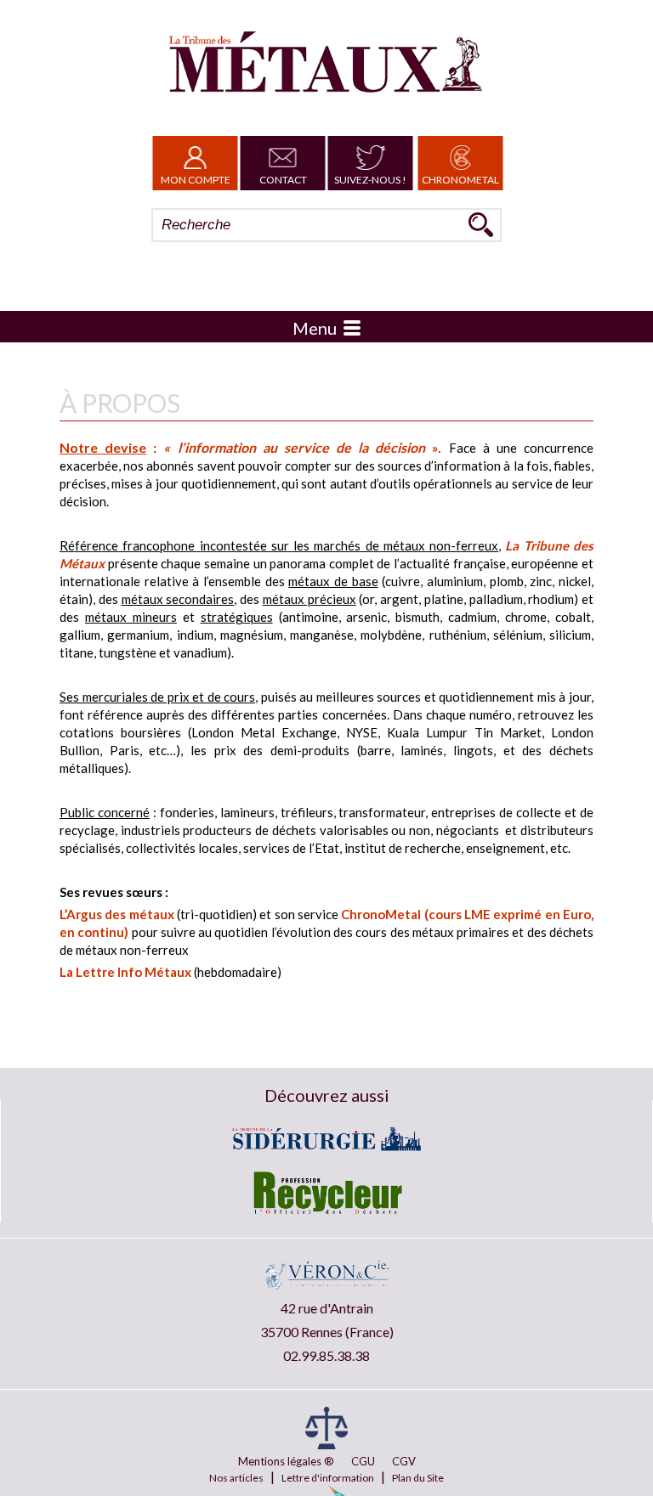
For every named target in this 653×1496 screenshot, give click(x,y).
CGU (363, 1461)
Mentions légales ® (286, 1461)
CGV (404, 1461)
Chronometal (460, 179)
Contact (283, 179)
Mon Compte (195, 179)
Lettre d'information (327, 1477)
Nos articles (236, 1477)
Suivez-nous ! (370, 179)
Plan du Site (418, 1477)
